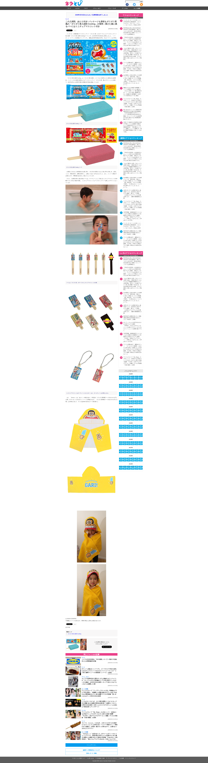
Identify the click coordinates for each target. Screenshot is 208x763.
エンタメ (77, 8)
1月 (121, 376)
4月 (133, 384)
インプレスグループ (131, 758)
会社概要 (122, 758)
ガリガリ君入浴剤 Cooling (74, 633)
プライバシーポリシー (112, 758)
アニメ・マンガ (112, 8)
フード (69, 8)
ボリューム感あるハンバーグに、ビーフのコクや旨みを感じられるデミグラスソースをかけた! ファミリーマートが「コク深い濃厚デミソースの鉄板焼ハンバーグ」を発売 (99, 670)
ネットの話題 (137, 8)
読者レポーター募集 (91, 753)
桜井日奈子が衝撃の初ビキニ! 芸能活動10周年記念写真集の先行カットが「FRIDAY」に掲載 (132, 232)
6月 (141, 384)
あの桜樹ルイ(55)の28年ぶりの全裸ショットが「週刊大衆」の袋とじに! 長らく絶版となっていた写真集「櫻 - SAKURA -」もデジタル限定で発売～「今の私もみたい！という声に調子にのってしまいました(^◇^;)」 (132, 79)
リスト (75, 30)
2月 (125, 376)
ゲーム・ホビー (97, 8)
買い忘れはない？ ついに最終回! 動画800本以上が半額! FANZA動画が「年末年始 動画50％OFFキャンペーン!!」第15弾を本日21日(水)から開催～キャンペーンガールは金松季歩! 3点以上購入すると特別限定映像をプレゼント (132, 114)
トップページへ (91, 745)
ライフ (86, 8)
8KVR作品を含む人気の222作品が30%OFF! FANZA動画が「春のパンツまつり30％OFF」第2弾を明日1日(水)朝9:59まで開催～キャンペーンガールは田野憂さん (132, 31)
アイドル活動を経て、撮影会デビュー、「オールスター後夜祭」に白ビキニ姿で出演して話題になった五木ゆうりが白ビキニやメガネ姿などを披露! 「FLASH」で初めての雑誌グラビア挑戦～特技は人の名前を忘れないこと (132, 67)
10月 (133, 387)
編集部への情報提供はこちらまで (91, 750)
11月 (137, 387)
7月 (121, 387)
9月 (129, 387)
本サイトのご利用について (79, 758)
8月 (125, 387)
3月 (129, 376)
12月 (141, 387)
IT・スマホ (125, 8)
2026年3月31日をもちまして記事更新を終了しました (91, 15)
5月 (137, 384)
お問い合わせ (91, 758)
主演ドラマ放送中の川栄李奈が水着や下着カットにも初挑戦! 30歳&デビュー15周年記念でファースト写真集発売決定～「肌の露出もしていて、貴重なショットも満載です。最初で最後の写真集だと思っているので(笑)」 (132, 127)
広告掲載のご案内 (101, 758)
